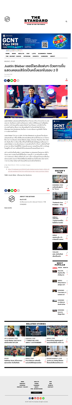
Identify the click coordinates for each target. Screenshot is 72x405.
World (55, 217)
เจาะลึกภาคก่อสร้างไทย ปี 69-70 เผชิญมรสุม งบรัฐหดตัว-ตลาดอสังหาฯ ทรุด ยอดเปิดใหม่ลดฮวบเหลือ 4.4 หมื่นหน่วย (62, 303)
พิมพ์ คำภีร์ (9, 74)
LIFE (34, 53)
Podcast (22, 383)
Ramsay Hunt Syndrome (25, 175)
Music (7, 61)
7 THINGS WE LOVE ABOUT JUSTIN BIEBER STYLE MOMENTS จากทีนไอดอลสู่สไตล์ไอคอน (34, 341)
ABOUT (52, 56)
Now (50, 383)
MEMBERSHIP (37, 392)
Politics (60, 270)
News (22, 381)
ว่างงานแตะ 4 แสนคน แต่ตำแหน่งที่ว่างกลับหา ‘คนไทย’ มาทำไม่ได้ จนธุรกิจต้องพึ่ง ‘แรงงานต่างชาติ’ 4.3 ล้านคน (62, 293)
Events (50, 385)
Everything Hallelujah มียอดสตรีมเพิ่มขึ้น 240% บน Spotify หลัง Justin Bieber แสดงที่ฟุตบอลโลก (55, 341)
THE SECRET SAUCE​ (13, 56)
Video (36, 383)
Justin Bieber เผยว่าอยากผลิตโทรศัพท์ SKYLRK (12, 341)
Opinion (22, 385)
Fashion (28, 338)
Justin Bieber (12, 175)
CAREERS (44, 56)
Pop (50, 381)
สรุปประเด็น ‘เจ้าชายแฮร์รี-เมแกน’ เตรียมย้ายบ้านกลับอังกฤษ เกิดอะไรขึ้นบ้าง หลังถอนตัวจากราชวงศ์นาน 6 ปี (58, 238)
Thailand (55, 218)
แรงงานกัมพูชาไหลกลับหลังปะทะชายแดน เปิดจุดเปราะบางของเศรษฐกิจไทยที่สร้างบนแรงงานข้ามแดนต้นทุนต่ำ (62, 313)
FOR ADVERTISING (36, 388)
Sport (6, 358)
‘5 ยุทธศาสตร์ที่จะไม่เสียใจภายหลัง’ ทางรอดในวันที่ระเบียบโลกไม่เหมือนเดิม (58, 221)
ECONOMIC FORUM (45, 53)
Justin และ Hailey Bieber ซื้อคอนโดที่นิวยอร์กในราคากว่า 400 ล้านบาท (55, 361)
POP (28, 53)
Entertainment (52, 358)
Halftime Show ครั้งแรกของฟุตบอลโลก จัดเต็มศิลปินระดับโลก (13, 361)
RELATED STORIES (36, 323)
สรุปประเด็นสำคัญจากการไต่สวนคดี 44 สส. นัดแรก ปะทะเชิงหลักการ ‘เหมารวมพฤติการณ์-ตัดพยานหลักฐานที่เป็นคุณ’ (62, 274)
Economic (56, 185)
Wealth (36, 381)
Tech (61, 185)
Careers (36, 385)
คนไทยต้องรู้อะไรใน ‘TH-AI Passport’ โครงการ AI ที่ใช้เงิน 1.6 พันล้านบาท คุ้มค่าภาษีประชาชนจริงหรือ (58, 188)
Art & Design (9, 338)
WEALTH (21, 53)
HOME (7, 53)
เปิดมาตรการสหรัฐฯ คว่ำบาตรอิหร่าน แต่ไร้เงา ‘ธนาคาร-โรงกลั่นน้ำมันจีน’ (62, 284)
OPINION (27, 56)
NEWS (14, 53)
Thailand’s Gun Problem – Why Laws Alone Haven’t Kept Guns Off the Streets (58, 203)
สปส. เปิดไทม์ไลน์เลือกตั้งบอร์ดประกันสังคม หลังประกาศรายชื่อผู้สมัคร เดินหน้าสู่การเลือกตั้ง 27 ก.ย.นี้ (58, 255)
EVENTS (36, 56)
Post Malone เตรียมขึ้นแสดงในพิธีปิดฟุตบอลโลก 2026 (33, 361)
